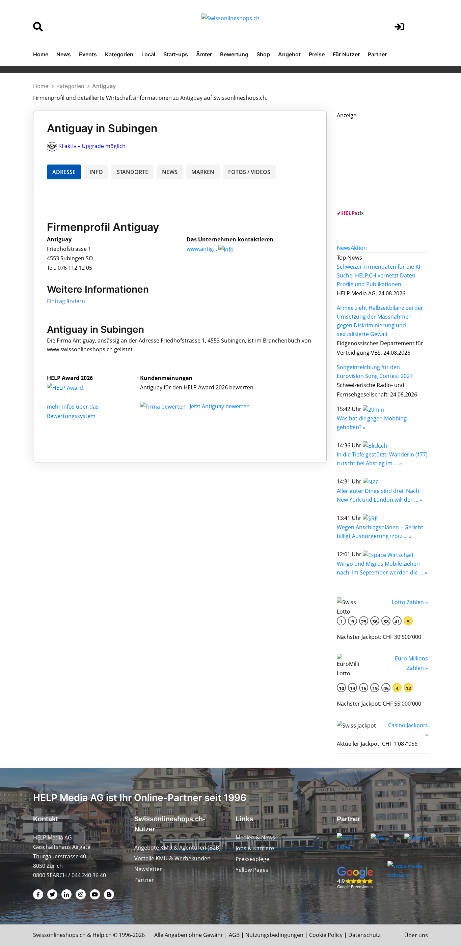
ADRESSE (64, 172)
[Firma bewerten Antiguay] (163, 406)
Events (88, 54)
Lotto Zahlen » (410, 602)
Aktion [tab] (359, 248)
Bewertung (234, 54)
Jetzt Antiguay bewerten (220, 406)
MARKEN (202, 172)
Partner (377, 54)
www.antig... (202, 249)
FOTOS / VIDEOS (249, 172)
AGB (234, 935)
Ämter (204, 54)
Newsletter (148, 869)
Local (148, 54)
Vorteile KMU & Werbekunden (172, 858)
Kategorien (119, 54)
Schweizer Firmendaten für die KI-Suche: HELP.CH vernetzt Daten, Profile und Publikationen (379, 275)
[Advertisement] (387, 162)
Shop (263, 54)
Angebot (289, 54)
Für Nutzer (346, 54)
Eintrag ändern (66, 301)
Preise (317, 54)
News (63, 54)
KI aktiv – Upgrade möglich (92, 146)
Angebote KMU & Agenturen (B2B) (177, 847)
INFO (96, 172)
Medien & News (255, 837)
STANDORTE (132, 172)
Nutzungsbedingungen (274, 935)
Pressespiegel (253, 859)
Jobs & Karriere (255, 848)
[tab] (344, 248)
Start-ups (175, 54)
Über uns (416, 935)
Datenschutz (364, 935)
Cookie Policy (326, 935)
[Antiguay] (72, 387)
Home (40, 54)
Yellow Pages (252, 870)
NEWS (170, 172)
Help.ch (102, 935)
